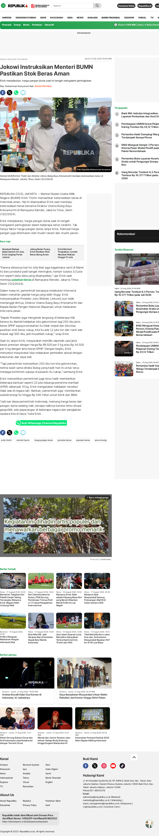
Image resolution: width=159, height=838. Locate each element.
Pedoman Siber (53, 800)
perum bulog (101, 440)
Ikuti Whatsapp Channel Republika (44, 423)
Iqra (25, 769)
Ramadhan (28, 786)
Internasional (6, 777)
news (80, 17)
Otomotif (49, 24)
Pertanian (37, 24)
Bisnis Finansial (111, 17)
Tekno (26, 777)
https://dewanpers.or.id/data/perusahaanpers (25, 821)
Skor (47, 764)
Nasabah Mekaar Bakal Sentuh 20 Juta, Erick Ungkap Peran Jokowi (13, 253)
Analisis (26, 773)
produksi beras (64, 440)
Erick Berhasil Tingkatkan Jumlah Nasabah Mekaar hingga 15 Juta (67, 253)
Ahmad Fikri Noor (43, 86)
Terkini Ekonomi (124, 249)
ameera (6, 17)
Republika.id (145, 5)
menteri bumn (22, 440)
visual (142, 17)
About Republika (8, 800)
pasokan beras (21, 279)
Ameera (4, 764)
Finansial (6, 24)
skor (43, 17)
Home (3, 59)
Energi (17, 24)
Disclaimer (5, 805)
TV (152, 17)
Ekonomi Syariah (26, 17)
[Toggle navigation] (3, 5)
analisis (92, 17)
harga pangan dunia (43, 440)
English (49, 782)
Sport (48, 773)
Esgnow (4, 782)
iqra (70, 17)
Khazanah (5, 769)
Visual (26, 782)
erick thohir (6, 440)
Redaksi (27, 800)
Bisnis (26, 24)
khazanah (56, 17)
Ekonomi (12, 59)
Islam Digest (51, 769)
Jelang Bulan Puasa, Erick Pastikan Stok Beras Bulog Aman (40, 252)
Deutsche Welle (126, 5)
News (3, 773)
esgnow (129, 17)
